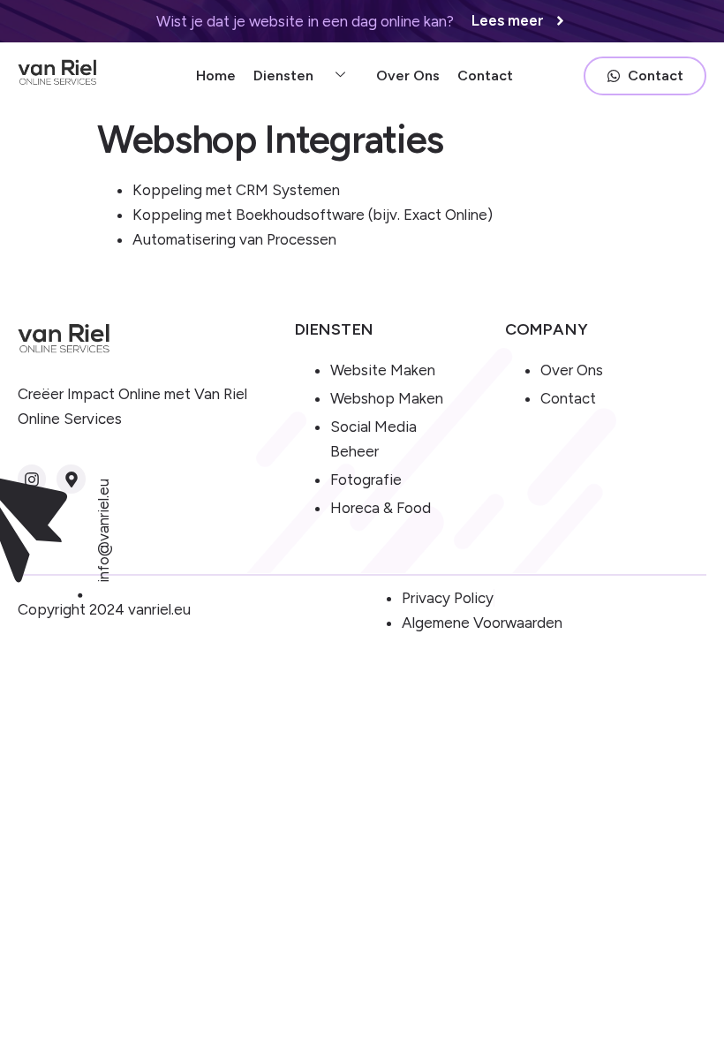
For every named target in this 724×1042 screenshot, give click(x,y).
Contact (485, 75)
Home (216, 75)
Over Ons (408, 75)
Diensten (283, 75)
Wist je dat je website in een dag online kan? (305, 21)
